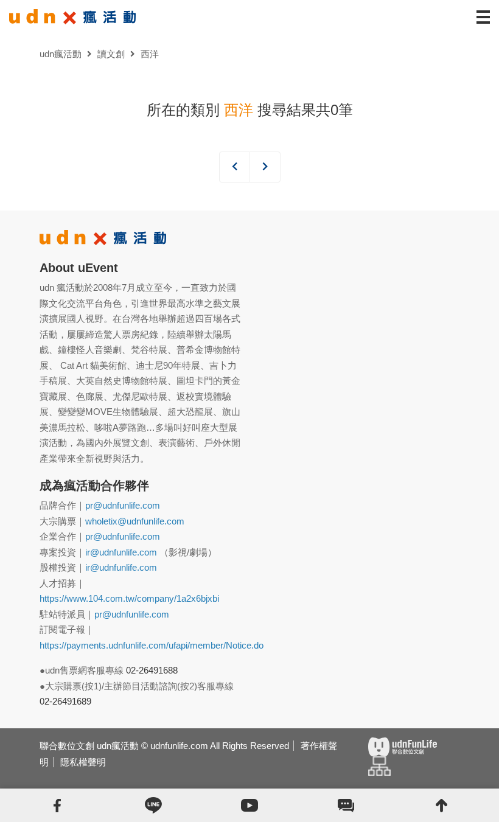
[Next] (265, 167)
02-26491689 (65, 701)
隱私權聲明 (83, 762)
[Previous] (234, 167)
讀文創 (111, 54)
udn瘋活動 (61, 54)
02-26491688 (152, 670)
